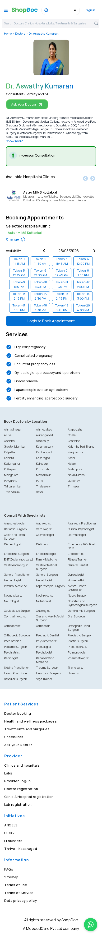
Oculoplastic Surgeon (18, 611)
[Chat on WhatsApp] (90, 924)
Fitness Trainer (77, 559)
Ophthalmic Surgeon (81, 611)
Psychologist (44, 652)
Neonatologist (13, 595)
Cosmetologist (45, 535)
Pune (39, 481)
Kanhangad (44, 452)
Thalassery (43, 486)
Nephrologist (44, 595)
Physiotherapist (46, 641)
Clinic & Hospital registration (29, 796)
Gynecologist (76, 575)
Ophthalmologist (15, 616)
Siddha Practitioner (16, 668)
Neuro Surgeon (78, 595)
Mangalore (11, 475)
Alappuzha (75, 429)
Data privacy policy (20, 900)
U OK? (9, 833)
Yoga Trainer (44, 679)
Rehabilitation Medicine (45, 660)
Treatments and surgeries (27, 729)
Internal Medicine (15, 586)
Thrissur (73, 486)
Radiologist (11, 658)
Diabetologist (12, 544)
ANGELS (11, 825)
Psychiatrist (11, 652)
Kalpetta (9, 452)
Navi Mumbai (76, 475)
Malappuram (76, 469)
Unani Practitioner (16, 673)
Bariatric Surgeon (15, 529)
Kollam (72, 464)
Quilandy (74, 481)
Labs (8, 773)
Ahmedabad (44, 429)
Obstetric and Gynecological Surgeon (82, 603)
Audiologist (43, 523)
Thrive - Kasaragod (20, 848)
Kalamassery (44, 447)
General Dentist (78, 565)
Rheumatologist (78, 658)
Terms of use (15, 885)
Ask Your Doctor (23, 104)
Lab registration (18, 804)
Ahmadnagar (13, 429)
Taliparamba (12, 486)
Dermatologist (77, 535)
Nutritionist (43, 601)
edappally (42, 441)
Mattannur (43, 475)
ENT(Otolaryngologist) (18, 559)
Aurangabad (44, 435)
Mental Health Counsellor (77, 588)
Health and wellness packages (30, 721)
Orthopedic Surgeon (17, 635)
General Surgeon (47, 575)
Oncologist (43, 611)
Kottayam (10, 469)
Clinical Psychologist (81, 529)
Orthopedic (43, 626)
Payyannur (11, 481)
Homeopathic (76, 580)
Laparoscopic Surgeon (50, 586)
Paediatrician (12, 641)
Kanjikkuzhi (75, 452)
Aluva (8, 435)
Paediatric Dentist (47, 635)
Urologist (73, 673)
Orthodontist (12, 626)
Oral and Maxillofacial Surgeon (50, 618)
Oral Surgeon (76, 616)
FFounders (13, 841)
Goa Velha (74, 441)
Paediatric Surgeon (80, 635)
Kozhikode (42, 469)
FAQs (8, 869)
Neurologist (11, 601)
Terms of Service (19, 892)
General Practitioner (17, 575)
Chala (72, 435)
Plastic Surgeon (78, 641)
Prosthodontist (77, 647)
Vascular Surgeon (15, 679)
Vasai (39, 492)
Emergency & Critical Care (81, 546)
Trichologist (75, 668)
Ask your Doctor (18, 744)
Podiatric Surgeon (15, 647)
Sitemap (11, 877)
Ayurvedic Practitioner (82, 523)
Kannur (9, 458)
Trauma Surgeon (47, 668)
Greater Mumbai (14, 447)
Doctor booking (17, 713)
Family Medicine (46, 559)
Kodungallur (12, 464)
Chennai (9, 441)
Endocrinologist (46, 554)
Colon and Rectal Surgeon (15, 537)
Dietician (42, 544)
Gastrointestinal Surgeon (46, 567)
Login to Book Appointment (51, 321)
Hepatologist (44, 580)
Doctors (20, 34)
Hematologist (12, 580)
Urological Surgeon (48, 673)
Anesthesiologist (14, 523)
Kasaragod (43, 458)
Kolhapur (42, 464)
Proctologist (43, 647)
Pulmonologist (77, 652)
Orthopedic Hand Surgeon (79, 628)
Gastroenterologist (16, 565)
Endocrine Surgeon (16, 554)
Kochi (71, 458)
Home (8, 34)
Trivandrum (12, 492)
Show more (14, 141)
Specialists (13, 737)
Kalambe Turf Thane (81, 447)
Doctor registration (21, 789)
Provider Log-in (17, 781)
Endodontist (75, 554)
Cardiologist (43, 529)
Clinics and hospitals (22, 765)
